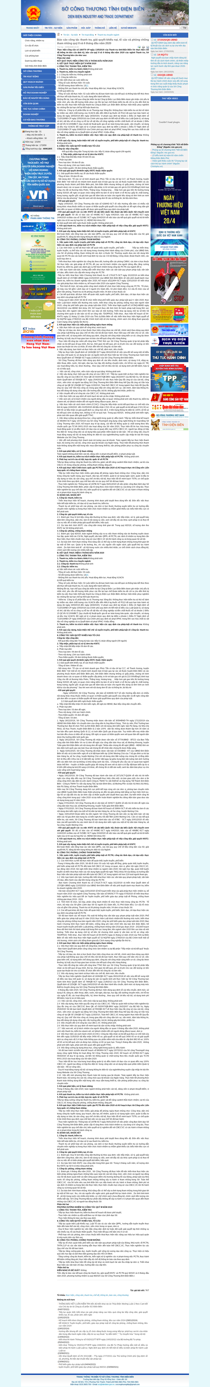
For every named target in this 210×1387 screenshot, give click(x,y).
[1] (87, 85)
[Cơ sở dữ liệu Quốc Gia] (169, 361)
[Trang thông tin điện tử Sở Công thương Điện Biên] (105, 12)
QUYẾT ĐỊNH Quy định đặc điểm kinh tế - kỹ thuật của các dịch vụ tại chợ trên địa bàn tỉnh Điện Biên (169, 46)
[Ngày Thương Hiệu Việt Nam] (169, 255)
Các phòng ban (32, 56)
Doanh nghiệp (31, 114)
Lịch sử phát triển (32, 51)
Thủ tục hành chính (34, 109)
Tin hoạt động (31, 76)
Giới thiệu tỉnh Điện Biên (36, 66)
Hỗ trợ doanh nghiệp (35, 93)
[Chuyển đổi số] (38, 231)
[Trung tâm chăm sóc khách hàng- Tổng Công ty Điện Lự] (169, 345)
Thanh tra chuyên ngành (108, 35)
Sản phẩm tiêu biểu (33, 87)
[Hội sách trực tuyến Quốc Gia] (169, 322)
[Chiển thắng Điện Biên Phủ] (38, 333)
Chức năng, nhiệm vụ (34, 40)
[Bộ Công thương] (169, 417)
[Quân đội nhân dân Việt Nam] (169, 411)
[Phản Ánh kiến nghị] (38, 318)
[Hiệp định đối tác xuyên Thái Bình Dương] (169, 391)
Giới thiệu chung (32, 35)
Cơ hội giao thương (34, 120)
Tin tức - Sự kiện (70, 35)
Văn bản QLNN (30, 103)
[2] (87, 575)
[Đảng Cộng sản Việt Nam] (169, 401)
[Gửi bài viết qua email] (139, 47)
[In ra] (143, 47)
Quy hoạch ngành (33, 82)
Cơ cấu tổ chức (32, 46)
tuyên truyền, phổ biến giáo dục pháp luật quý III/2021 (82, 1367)
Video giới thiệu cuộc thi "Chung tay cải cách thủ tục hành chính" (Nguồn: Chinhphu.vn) (169, 164)
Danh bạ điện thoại (33, 61)
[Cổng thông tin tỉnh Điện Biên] (169, 430)
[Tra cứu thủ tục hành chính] (38, 298)
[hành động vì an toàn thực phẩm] (38, 283)
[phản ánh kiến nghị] (38, 220)
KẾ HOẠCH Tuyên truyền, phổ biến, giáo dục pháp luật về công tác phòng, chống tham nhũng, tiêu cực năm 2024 (103, 1324)
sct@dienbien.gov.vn (106, 1384)
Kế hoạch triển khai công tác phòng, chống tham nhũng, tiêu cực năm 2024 (92, 1320)
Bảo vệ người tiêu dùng (36, 98)
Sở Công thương (32, 71)
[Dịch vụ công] (169, 335)
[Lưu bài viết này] (147, 47)
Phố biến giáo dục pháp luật (71, 1364)
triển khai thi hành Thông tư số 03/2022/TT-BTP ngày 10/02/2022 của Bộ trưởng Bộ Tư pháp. (100, 1339)
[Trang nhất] (58, 35)
